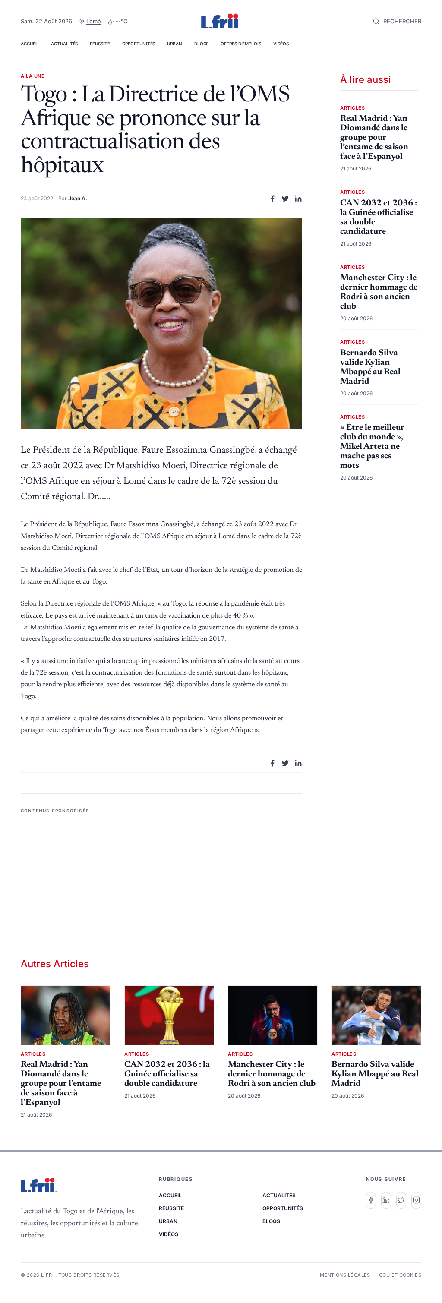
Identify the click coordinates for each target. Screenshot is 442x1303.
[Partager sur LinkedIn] (298, 198)
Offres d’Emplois (241, 43)
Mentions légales (345, 1275)
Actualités (64, 43)
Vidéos (281, 43)
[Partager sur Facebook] (272, 198)
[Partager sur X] (285, 198)
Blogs (201, 43)
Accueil (30, 43)
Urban (174, 43)
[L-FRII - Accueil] (221, 21)
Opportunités (138, 43)
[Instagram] (416, 1200)
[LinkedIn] (386, 1200)
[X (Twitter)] (401, 1200)
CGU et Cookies (400, 1275)
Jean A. (77, 198)
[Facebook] (371, 1200)
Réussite (100, 43)
